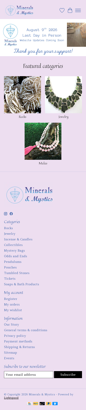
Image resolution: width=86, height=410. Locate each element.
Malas (43, 163)
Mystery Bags (14, 250)
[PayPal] (35, 404)
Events (9, 358)
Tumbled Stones (16, 273)
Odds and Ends (15, 256)
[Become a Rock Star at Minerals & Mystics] (18, 10)
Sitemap (10, 352)
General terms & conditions (25, 330)
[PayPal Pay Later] (48, 404)
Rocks (22, 116)
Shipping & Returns (19, 347)
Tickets (9, 278)
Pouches (10, 267)
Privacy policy (15, 336)
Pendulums (12, 262)
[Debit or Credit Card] (42, 404)
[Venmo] (55, 404)
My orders (12, 304)
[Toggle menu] (78, 10)
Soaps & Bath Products (21, 284)
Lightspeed (11, 398)
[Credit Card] (29, 404)
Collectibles (13, 245)
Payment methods (18, 341)
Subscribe (68, 375)
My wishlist (13, 310)
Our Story (11, 324)
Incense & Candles (18, 239)
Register (10, 299)
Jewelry (63, 116)
